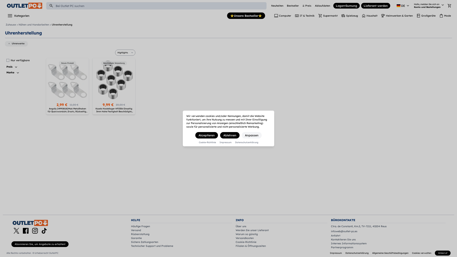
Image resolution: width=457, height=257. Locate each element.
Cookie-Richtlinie (207, 142)
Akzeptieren (207, 135)
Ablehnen (229, 135)
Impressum (226, 142)
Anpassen (251, 135)
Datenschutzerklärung (246, 142)
